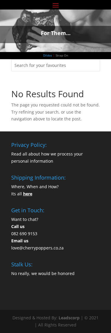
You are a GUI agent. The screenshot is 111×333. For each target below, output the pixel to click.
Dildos (47, 55)
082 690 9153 (24, 233)
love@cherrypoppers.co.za (37, 248)
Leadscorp (69, 318)
